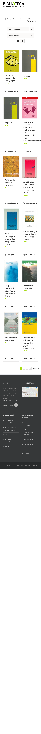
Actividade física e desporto (10, 182)
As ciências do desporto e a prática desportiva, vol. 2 (10, 239)
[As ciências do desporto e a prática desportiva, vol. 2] (11, 219)
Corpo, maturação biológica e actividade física (10, 291)
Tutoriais (26, 454)
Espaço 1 (27, 76)
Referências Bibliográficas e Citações (28, 432)
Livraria (7, 447)
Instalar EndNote (29, 444)
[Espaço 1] (30, 61)
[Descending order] (32, 29)
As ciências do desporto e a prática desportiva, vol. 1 (28, 187)
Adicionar (9, 91)
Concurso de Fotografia (8, 441)
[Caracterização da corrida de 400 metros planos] (30, 218)
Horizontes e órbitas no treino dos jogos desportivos (29, 342)
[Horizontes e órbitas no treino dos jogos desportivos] (30, 323)
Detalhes (15, 91)
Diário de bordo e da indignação (10, 78)
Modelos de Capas (29, 439)
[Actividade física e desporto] (11, 166)
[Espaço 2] (11, 108)
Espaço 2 (9, 122)
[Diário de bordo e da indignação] (11, 61)
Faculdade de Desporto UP (9, 422)
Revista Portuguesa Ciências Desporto (10, 429)
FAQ (6, 435)
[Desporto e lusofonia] (30, 271)
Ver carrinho (32, 21)
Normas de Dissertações (27, 424)
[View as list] (22, 41)
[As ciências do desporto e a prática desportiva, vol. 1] (30, 167)
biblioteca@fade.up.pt (10, 400)
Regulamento (28, 449)
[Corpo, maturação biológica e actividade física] (11, 271)
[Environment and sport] (11, 323)
